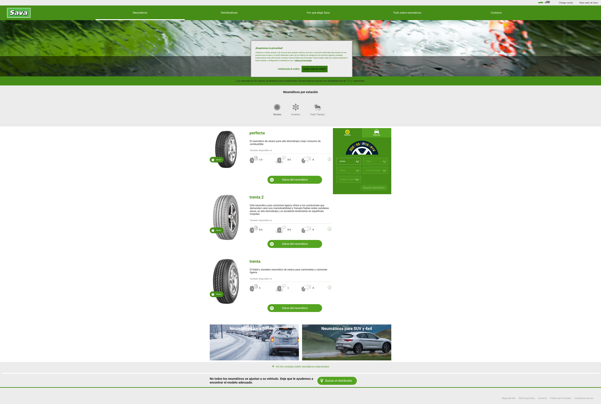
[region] (301, 58)
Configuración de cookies (289, 69)
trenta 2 (256, 197)
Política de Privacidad (303, 60)
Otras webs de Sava (588, 3)
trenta (254, 261)
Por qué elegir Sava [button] (318, 12)
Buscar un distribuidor (338, 380)
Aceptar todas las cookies (314, 69)
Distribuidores (229, 12)
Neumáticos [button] (140, 12)
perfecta (257, 133)
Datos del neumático (295, 179)
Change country (566, 3)
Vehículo (376, 135)
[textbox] (348, 161)
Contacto (496, 12)
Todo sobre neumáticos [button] (407, 12)
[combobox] (348, 161)
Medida (347, 135)
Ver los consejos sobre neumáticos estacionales (302, 366)
